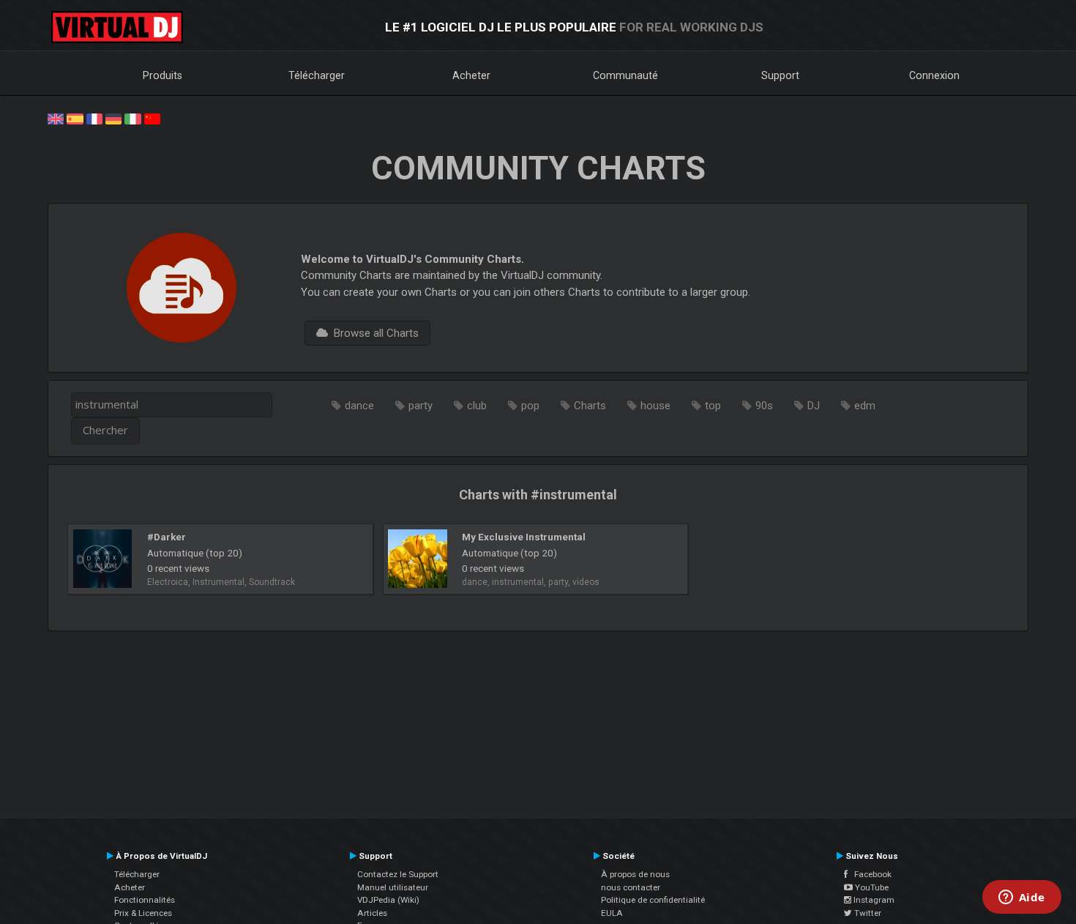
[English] (56, 117)
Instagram (872, 900)
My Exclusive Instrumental (524, 537)
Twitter (866, 913)
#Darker (166, 537)
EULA (612, 913)
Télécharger (316, 75)
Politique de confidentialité (653, 900)
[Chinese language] (152, 117)
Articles (372, 913)
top (713, 405)
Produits (162, 75)
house (655, 405)
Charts (590, 405)
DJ (813, 405)
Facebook (870, 874)
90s (764, 405)
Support (780, 75)
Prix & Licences (143, 913)
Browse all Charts (373, 333)
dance (359, 405)
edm (864, 405)
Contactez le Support (397, 874)
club (477, 405)
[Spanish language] (75, 117)
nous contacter (630, 887)
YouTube (871, 887)
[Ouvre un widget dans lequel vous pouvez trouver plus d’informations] (1021, 898)
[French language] (94, 117)
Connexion (934, 75)
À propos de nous (635, 874)
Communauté (625, 75)
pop (530, 405)
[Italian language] (132, 117)
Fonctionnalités (144, 900)
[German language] (113, 117)
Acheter (471, 75)
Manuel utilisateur (392, 887)
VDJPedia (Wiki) (388, 900)
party (420, 405)
